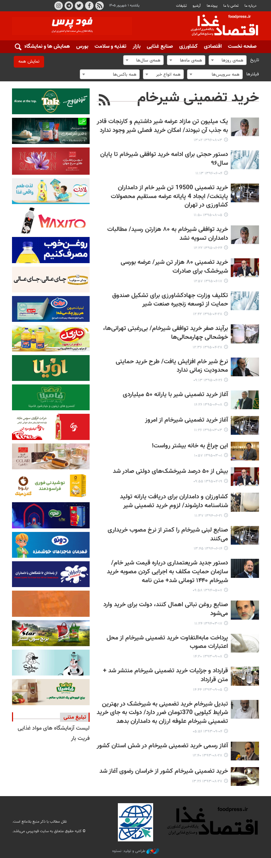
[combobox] (228, 60)
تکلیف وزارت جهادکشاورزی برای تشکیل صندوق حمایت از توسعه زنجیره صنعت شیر (170, 300)
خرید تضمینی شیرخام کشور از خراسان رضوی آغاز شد (164, 771)
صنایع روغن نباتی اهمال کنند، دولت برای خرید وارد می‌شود (165, 609)
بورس (82, 46)
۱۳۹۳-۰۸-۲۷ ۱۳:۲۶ (207, 781)
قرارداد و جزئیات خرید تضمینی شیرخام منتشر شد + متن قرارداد (165, 675)
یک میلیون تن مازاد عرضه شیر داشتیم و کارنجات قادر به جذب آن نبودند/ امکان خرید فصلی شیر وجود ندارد (162, 126)
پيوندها (212, 5)
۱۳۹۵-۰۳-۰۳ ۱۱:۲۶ (208, 430)
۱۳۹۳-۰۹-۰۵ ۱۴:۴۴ (207, 690)
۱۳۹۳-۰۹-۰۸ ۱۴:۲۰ (207, 657)
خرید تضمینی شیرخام (198, 98)
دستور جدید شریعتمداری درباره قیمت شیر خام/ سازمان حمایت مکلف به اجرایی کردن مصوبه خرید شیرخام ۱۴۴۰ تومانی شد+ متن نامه (167, 572)
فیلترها (252, 74)
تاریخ (254, 60)
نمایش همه (29, 61)
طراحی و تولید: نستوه (129, 851)
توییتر (79, 5)
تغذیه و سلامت (110, 46)
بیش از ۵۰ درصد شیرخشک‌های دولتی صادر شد (170, 471)
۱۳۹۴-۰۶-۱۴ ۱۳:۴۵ (208, 549)
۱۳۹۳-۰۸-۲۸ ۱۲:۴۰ (207, 756)
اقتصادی (213, 46)
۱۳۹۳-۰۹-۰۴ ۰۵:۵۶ (207, 732)
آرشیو (196, 5)
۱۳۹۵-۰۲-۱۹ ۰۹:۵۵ (207, 482)
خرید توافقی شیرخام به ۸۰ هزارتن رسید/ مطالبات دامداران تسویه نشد (167, 234)
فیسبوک (89, 5)
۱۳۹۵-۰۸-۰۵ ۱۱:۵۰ (208, 215)
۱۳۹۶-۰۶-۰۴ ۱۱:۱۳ (208, 173)
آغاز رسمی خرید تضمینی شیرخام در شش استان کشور (162, 746)
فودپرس (220, 26)
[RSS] (105, 101)
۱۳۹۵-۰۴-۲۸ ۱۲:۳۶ (207, 347)
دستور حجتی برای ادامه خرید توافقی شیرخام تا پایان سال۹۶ (164, 159)
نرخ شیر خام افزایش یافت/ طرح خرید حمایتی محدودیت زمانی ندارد (172, 366)
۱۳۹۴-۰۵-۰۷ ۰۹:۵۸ (207, 590)
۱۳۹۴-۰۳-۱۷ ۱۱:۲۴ (208, 624)
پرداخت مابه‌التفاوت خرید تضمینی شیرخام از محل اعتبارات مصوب (167, 642)
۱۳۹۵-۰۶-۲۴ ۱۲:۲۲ (208, 248)
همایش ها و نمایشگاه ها (44, 46)
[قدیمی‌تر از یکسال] (245, 126)
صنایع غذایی (160, 46)
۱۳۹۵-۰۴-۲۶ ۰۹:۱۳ (207, 380)
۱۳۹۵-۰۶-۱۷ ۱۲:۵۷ (208, 281)
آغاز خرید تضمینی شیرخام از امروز (186, 420)
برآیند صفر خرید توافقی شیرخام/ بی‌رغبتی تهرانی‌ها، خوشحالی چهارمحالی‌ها (165, 333)
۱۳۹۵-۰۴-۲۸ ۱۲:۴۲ (207, 314)
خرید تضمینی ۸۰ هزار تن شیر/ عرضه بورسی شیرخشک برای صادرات (174, 267)
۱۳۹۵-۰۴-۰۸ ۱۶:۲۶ (208, 405)
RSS (99, 5)
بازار (136, 46)
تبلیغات (181, 5)
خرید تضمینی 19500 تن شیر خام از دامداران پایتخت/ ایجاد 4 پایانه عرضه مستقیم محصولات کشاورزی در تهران (169, 197)
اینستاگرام (58, 5)
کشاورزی (188, 46)
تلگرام (69, 5)
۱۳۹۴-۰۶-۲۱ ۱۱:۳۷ (208, 516)
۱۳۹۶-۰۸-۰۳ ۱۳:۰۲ (208, 140)
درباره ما (251, 5)
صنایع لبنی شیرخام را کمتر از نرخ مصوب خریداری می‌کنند (168, 535)
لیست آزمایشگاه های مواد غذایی (54, 728)
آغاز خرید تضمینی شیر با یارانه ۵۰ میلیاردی (175, 394)
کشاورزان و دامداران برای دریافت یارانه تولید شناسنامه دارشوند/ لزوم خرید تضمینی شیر (174, 501)
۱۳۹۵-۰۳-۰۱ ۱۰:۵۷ (208, 456)
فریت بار (80, 738)
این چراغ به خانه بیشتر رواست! (190, 446)
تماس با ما (231, 5)
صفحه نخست (242, 46)
